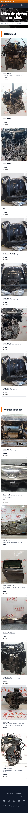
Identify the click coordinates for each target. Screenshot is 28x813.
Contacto (18, 793)
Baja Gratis (10, 793)
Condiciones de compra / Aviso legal (14, 796)
